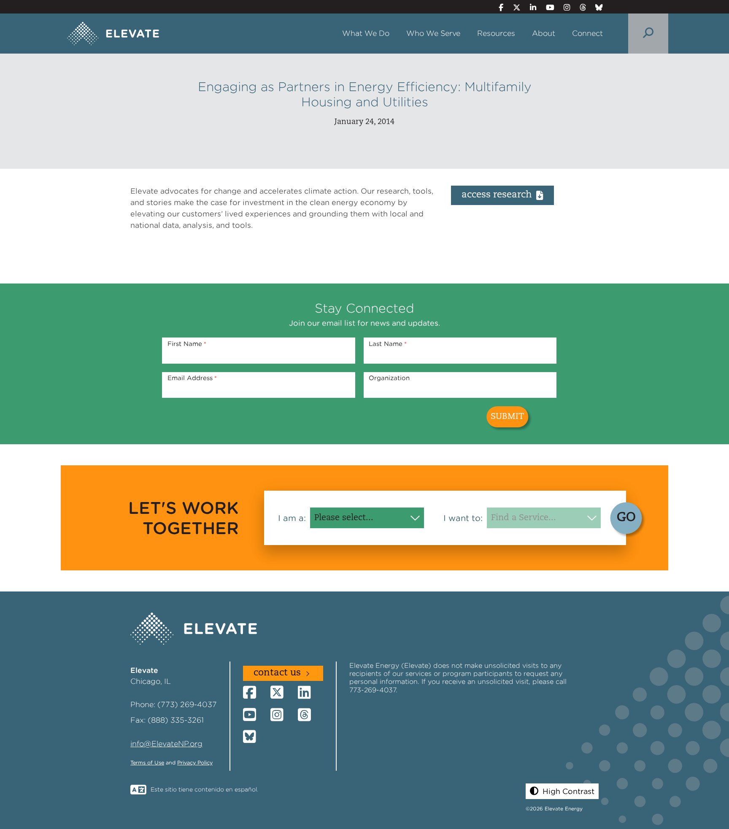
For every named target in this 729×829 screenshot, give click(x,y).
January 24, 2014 (364, 122)
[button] (562, 791)
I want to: (463, 518)
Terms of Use (147, 762)
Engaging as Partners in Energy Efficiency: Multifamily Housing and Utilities (365, 94)
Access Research (497, 195)
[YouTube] (546, 7)
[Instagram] (563, 7)
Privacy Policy (195, 762)
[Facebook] (497, 7)
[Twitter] (513, 7)
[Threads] (579, 7)
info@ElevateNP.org (166, 743)
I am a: (292, 518)
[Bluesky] (595, 7)
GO (626, 517)
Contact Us (277, 673)
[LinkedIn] (530, 7)
